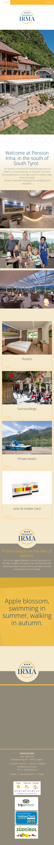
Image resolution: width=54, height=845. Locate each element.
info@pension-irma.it (27, 766)
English (49, 2)
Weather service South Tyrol (27, 793)
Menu (6, 2)
